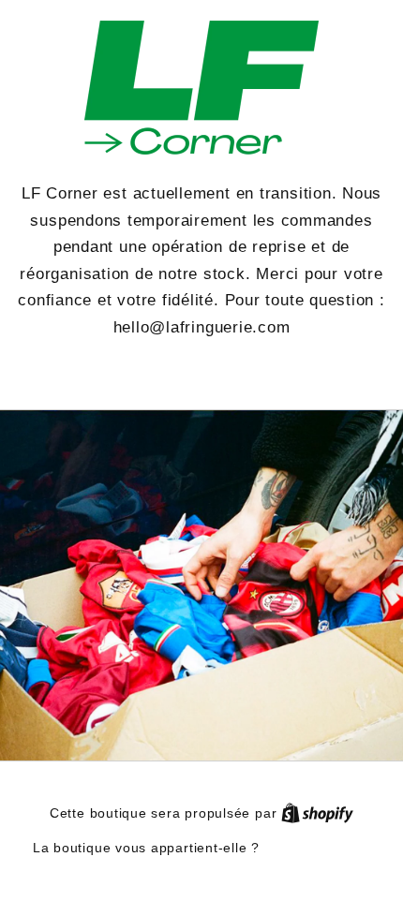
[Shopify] (317, 812)
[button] (201, 371)
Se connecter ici (317, 847)
